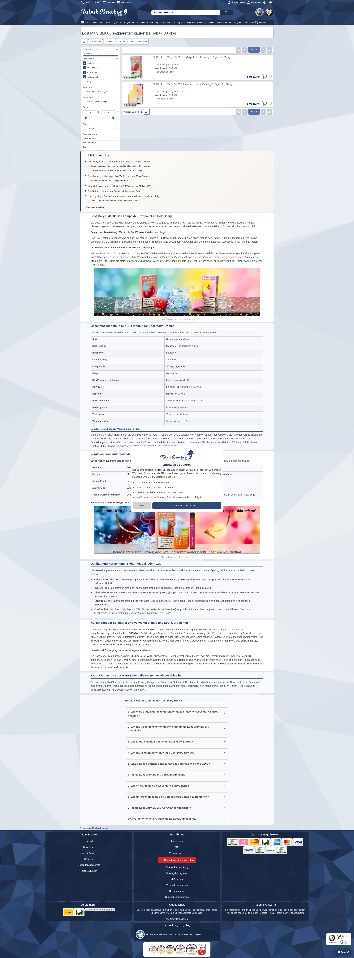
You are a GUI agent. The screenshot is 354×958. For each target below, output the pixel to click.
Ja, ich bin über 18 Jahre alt (186, 505)
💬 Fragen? (343, 952)
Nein (142, 505)
